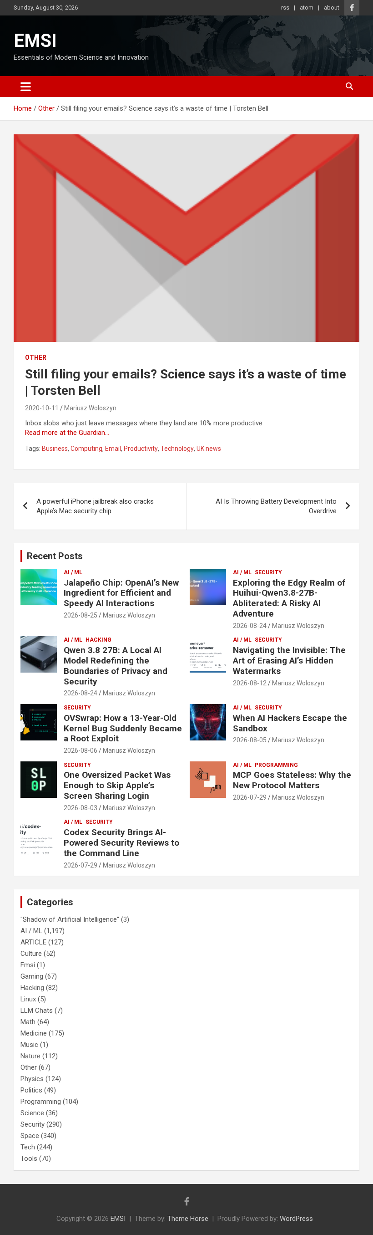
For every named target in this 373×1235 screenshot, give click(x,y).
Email (113, 448)
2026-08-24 (250, 625)
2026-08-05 (250, 740)
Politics (31, 1090)
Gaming (31, 976)
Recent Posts (55, 556)
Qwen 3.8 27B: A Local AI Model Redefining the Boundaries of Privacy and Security (115, 665)
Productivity (141, 448)
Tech (27, 1147)
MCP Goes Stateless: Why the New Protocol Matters (292, 780)
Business (55, 448)
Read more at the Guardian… (67, 433)
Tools (28, 1158)
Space (29, 1136)
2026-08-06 (80, 750)
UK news (209, 448)
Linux (28, 999)
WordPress (296, 1219)
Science (32, 1113)
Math (27, 1022)
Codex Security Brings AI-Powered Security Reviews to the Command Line (121, 842)
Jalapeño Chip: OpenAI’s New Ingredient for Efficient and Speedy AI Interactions (121, 593)
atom (306, 7)
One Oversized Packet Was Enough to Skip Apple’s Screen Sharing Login (117, 785)
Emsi (27, 965)
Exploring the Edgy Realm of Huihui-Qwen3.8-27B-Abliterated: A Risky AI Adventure (289, 598)
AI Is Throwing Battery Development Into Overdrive (276, 506)
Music (29, 1045)
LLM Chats (36, 1010)
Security (268, 572)
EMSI (35, 40)
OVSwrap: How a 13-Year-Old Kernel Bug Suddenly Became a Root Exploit (123, 728)
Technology (177, 448)
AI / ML (73, 572)
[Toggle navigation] (26, 86)
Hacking (98, 640)
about (331, 7)
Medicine (33, 1033)
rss (285, 7)
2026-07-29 (250, 797)
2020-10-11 (42, 408)
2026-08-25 (80, 615)
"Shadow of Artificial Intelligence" (69, 919)
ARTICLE (33, 942)
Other (35, 357)
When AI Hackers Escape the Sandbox (290, 723)
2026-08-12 (250, 683)
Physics (32, 1079)
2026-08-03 (80, 807)
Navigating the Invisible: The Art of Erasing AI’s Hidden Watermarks (289, 660)
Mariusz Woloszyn (90, 408)
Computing (86, 448)
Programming (276, 765)
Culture (31, 953)
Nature (30, 1056)
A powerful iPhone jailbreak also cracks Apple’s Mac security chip (95, 506)
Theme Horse (187, 1219)
